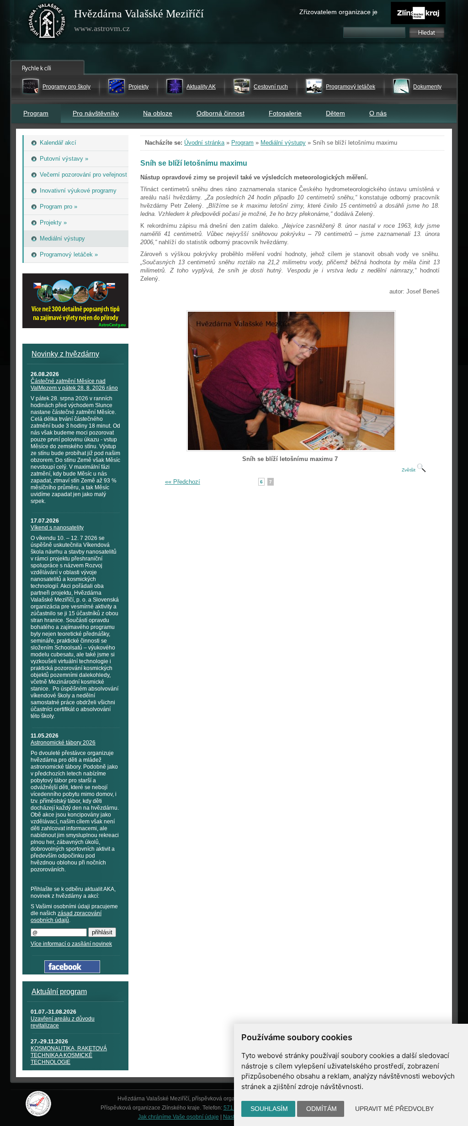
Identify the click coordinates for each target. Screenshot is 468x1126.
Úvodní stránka (204, 142)
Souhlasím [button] (269, 1108)
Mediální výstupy (283, 142)
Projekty (138, 87)
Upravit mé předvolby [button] (394, 1108)
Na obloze (157, 113)
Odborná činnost (221, 113)
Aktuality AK (201, 87)
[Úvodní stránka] (47, 23)
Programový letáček (350, 87)
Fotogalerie (285, 113)
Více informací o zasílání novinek (71, 944)
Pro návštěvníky (96, 113)
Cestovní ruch (271, 87)
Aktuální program (59, 991)
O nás (378, 113)
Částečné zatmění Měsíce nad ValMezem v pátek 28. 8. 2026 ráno (74, 384)
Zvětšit (409, 469)
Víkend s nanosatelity (57, 527)
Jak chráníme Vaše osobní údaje (178, 1117)
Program (35, 113)
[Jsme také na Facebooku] (72, 971)
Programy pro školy (66, 87)
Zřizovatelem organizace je (338, 12)
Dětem (335, 113)
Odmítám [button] (321, 1108)
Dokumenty (427, 87)
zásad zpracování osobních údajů (66, 916)
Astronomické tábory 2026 (63, 742)
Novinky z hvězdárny (65, 354)
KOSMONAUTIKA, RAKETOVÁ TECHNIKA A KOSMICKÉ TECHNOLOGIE (69, 1055)
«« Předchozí (182, 481)
